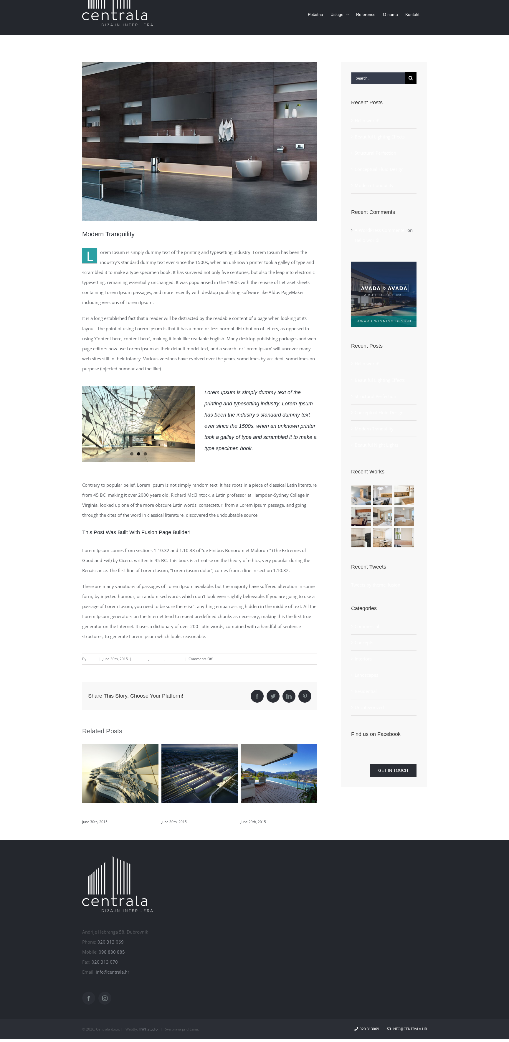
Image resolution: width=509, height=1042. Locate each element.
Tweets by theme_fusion (375, 585)
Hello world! (367, 120)
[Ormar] (404, 537)
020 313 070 (105, 962)
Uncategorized (369, 707)
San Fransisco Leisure (187, 812)
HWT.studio (148, 1029)
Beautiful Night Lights (107, 812)
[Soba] (361, 495)
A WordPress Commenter (380, 230)
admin (92, 658)
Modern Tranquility (374, 185)
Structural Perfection (375, 153)
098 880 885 (112, 952)
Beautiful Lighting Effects (270, 812)
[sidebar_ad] (384, 264)
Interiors (157, 658)
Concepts (140, 658)
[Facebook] (88, 998)
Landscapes (366, 675)
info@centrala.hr (112, 972)
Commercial (367, 626)
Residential (175, 658)
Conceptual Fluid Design (379, 169)
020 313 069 (110, 942)
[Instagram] (104, 998)
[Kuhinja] (383, 495)
